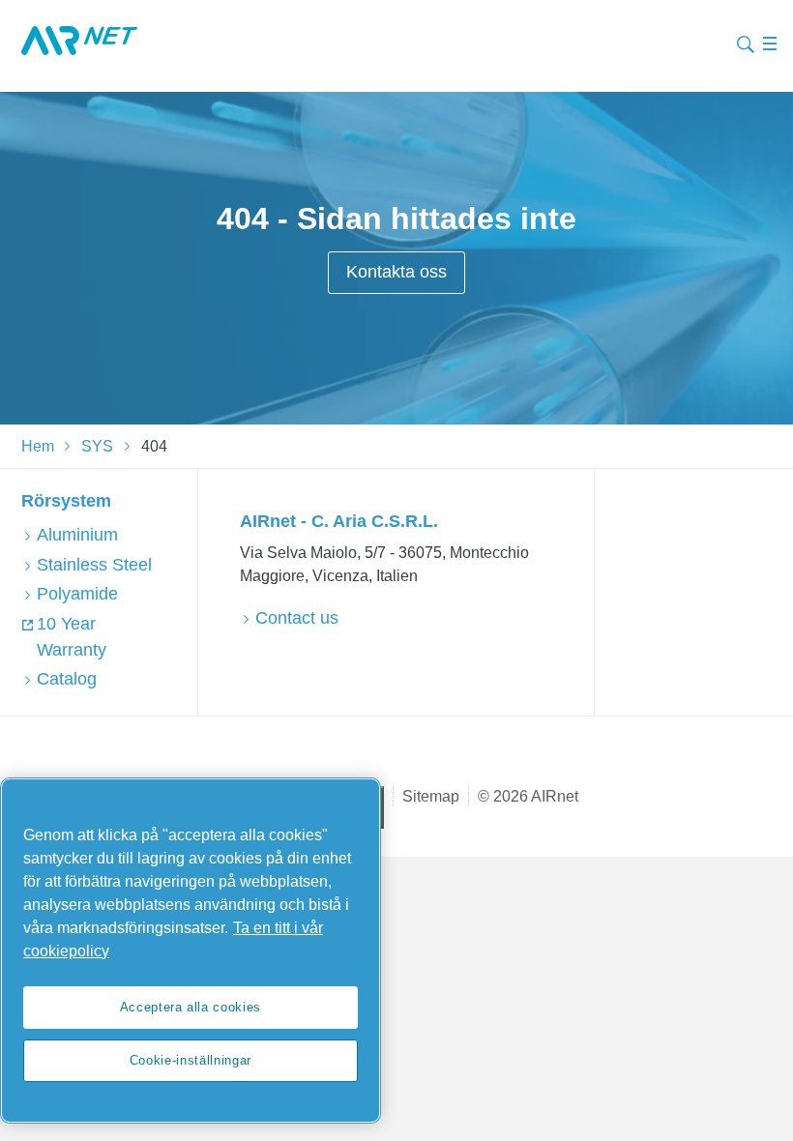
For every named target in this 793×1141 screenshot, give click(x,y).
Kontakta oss (396, 271)
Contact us (296, 618)
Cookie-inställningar (190, 1060)
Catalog (67, 678)
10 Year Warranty (71, 636)
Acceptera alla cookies (190, 1007)
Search (745, 42)
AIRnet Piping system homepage (79, 40)
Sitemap (430, 796)
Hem (37, 446)
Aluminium (77, 534)
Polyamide (77, 593)
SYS (97, 446)
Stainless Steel (94, 564)
